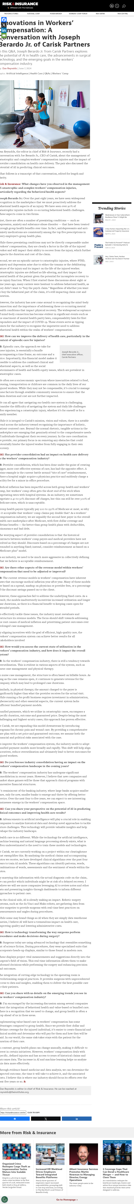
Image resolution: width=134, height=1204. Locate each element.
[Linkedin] (4, 30)
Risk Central (123, 14)
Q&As (47, 73)
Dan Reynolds (9, 68)
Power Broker (56, 14)
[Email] (4, 35)
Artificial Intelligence (17, 73)
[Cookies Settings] (4, 1199)
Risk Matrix (100, 14)
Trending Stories (11, 14)
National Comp (33, 14)
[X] (4, 25)
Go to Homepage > (67, 1199)
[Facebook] (4, 19)
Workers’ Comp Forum (78, 14)
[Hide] (2, 40)
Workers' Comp (60, 73)
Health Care (36, 73)
